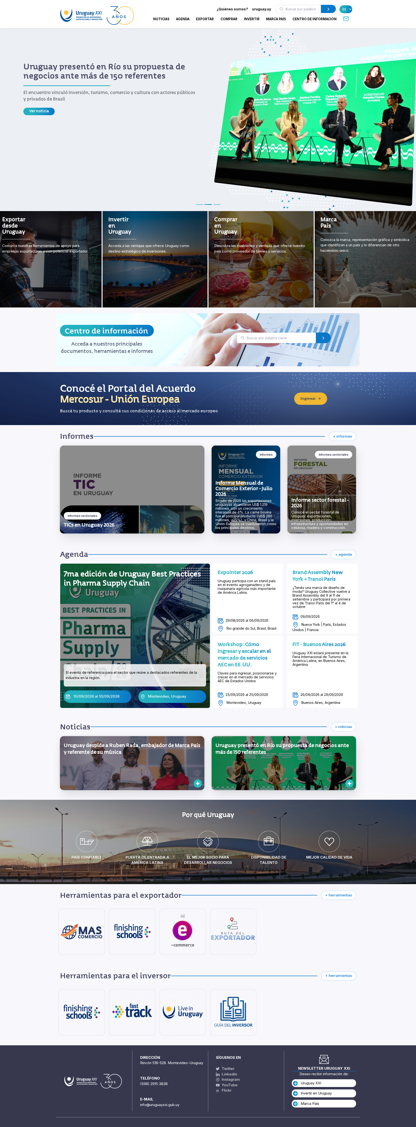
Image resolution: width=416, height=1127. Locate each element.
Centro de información (106, 331)
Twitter (227, 1068)
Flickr (225, 1090)
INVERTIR (252, 19)
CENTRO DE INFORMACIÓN (314, 19)
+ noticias (343, 726)
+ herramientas (338, 895)
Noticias (161, 19)
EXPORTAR (205, 19)
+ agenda (343, 554)
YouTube (229, 1085)
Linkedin (229, 1074)
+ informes (342, 436)
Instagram (230, 1079)
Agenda (182, 19)
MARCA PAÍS (276, 19)
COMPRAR (229, 19)
